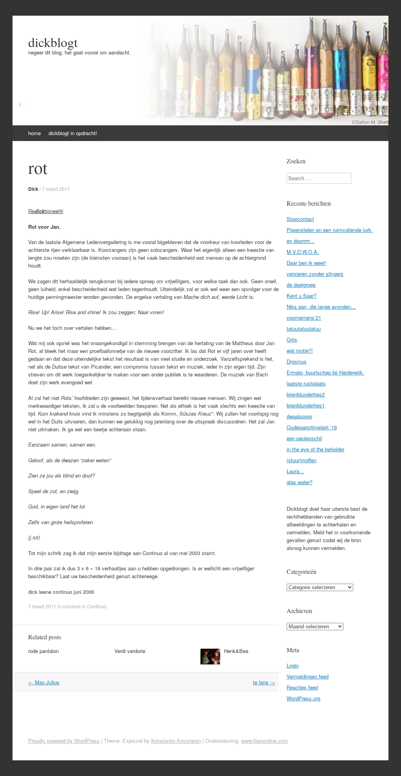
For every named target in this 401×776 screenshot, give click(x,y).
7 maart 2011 (56, 188)
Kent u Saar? (301, 295)
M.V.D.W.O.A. (303, 251)
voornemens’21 (304, 317)
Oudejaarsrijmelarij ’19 (312, 427)
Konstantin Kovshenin (176, 740)
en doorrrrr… (301, 240)
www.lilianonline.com (264, 740)
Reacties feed (302, 687)
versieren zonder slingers (315, 273)
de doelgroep (301, 284)
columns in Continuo (85, 606)
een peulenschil (304, 438)
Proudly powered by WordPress (63, 740)
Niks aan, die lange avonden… (321, 306)
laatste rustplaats (306, 383)
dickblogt (53, 42)
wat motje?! (300, 350)
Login (293, 665)
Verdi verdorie (129, 651)
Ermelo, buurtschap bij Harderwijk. (325, 372)
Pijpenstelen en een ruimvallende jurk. (330, 229)
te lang (264, 682)
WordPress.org (303, 698)
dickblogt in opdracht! (73, 133)
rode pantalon (43, 651)
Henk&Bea (236, 651)
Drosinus (297, 361)
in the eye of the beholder (315, 449)
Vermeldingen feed (308, 676)
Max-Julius (44, 682)
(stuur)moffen (301, 460)
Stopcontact (300, 218)
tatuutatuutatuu (304, 328)
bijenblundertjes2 (306, 394)
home (34, 133)
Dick (33, 188)
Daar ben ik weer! (306, 262)
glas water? (299, 482)
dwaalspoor (299, 416)
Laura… (295, 471)
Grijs (292, 339)
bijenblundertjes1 (306, 405)
